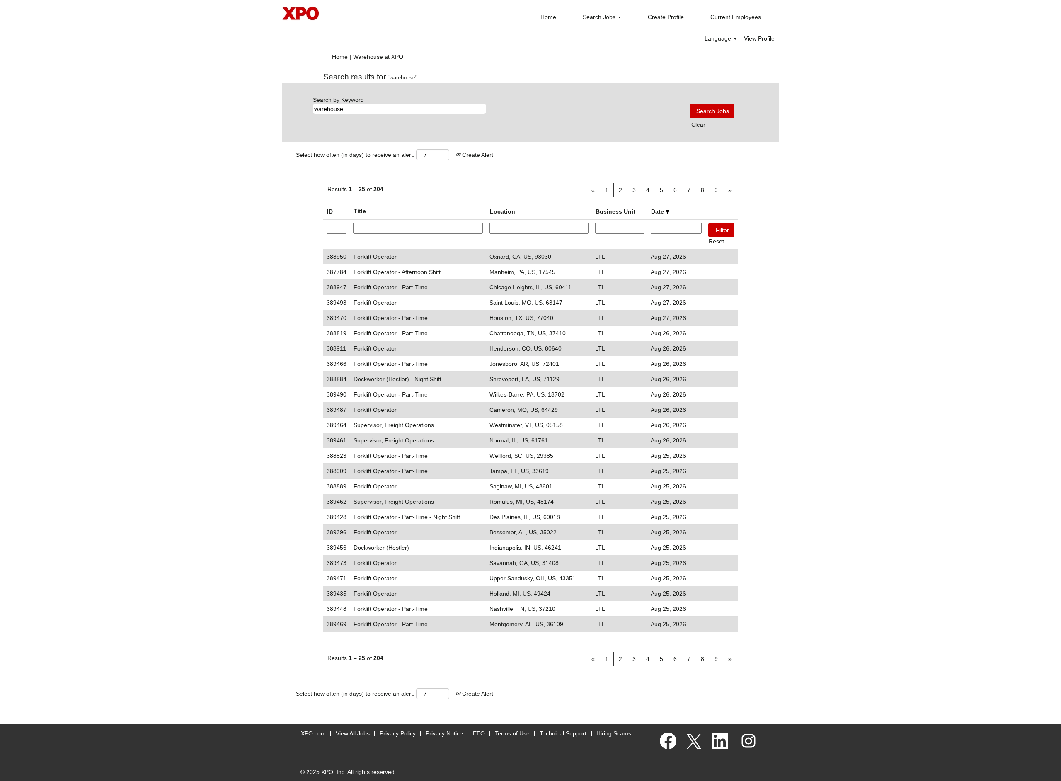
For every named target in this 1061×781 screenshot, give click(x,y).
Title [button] (360, 211)
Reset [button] (716, 241)
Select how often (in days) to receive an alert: (355, 154)
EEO (479, 733)
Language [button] (719, 38)
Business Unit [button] (615, 211)
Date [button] (658, 211)
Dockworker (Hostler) (381, 547)
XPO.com (313, 733)
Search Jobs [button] (600, 17)
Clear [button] (698, 124)
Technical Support (563, 733)
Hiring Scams (613, 733)
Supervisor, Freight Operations (394, 425)
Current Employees (735, 17)
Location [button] (502, 211)
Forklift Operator (375, 256)
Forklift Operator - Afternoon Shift (397, 272)
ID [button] (330, 211)
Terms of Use (512, 733)
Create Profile (666, 17)
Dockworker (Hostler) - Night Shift (397, 379)
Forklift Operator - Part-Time (391, 287)
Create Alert (476, 154)
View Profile (759, 38)
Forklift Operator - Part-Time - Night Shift (407, 517)
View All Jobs (353, 733)
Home (548, 17)
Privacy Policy (398, 733)
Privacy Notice (444, 733)
